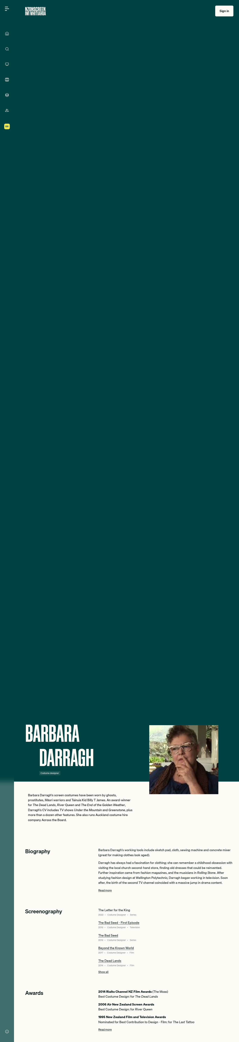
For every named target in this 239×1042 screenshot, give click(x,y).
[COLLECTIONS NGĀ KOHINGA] (7, 95)
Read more (105, 890)
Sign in (224, 10)
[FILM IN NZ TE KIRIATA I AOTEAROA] (7, 79)
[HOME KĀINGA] (7, 33)
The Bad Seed (108, 935)
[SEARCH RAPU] (7, 49)
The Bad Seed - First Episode (118, 922)
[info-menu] (7, 1031)
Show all (103, 972)
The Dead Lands (109, 960)
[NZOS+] (7, 126)
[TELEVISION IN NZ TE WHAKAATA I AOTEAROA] (7, 64)
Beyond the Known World (116, 947)
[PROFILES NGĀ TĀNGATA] (7, 110)
